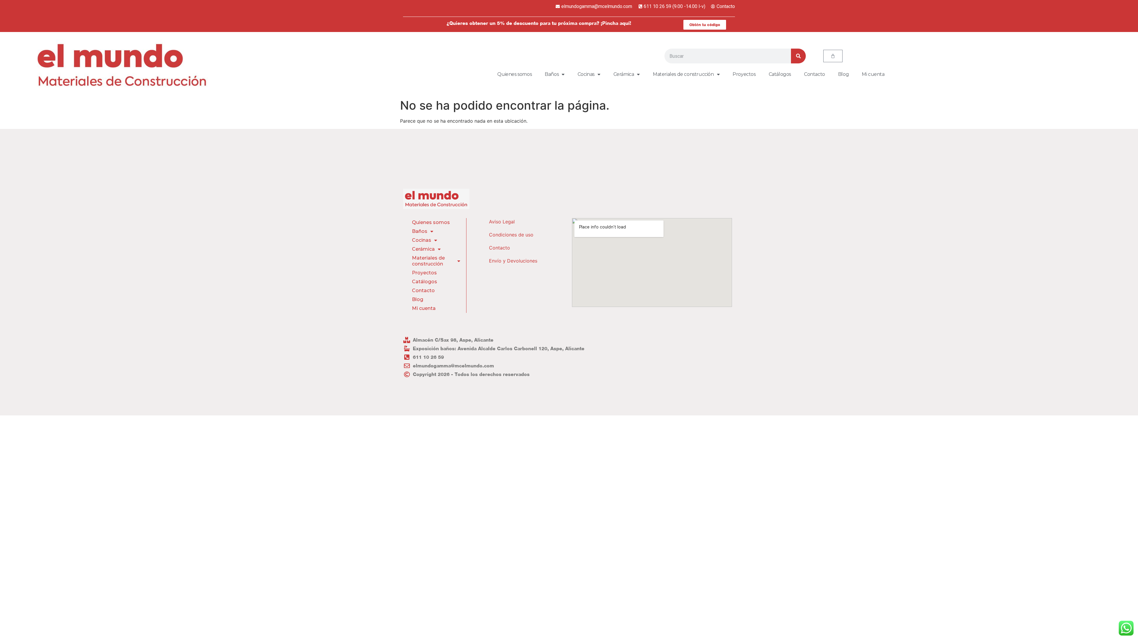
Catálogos (780, 74)
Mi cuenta (873, 74)
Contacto (814, 74)
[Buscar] (798, 56)
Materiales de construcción (683, 74)
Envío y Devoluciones (513, 261)
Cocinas (586, 74)
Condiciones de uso (511, 235)
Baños (552, 74)
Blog (843, 74)
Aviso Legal (502, 222)
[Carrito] (833, 56)
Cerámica (623, 74)
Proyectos (744, 74)
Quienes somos (514, 74)
